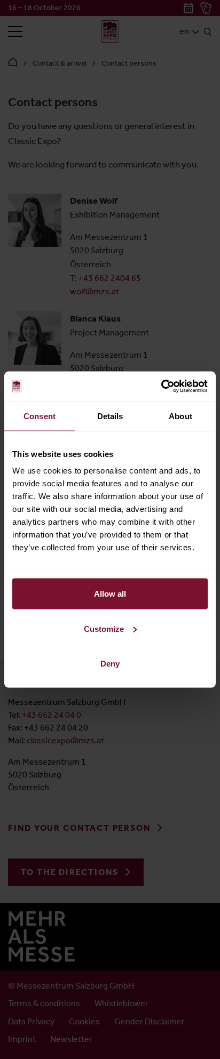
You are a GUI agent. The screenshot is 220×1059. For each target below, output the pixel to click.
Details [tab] (110, 415)
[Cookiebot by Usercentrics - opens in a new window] (161, 387)
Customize (104, 628)
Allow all (110, 593)
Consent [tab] (39, 415)
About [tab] (180, 415)
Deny (110, 663)
